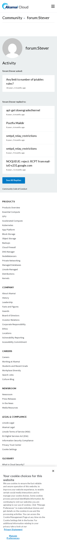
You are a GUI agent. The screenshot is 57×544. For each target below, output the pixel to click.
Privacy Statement (13, 529)
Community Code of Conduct (14, 189)
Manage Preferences (13, 537)
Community (12, 17)
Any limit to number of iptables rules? (25, 81)
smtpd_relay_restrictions (21, 135)
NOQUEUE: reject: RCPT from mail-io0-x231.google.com (28, 163)
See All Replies (13, 180)
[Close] (53, 470)
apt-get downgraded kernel (23, 110)
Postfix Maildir (15, 123)
